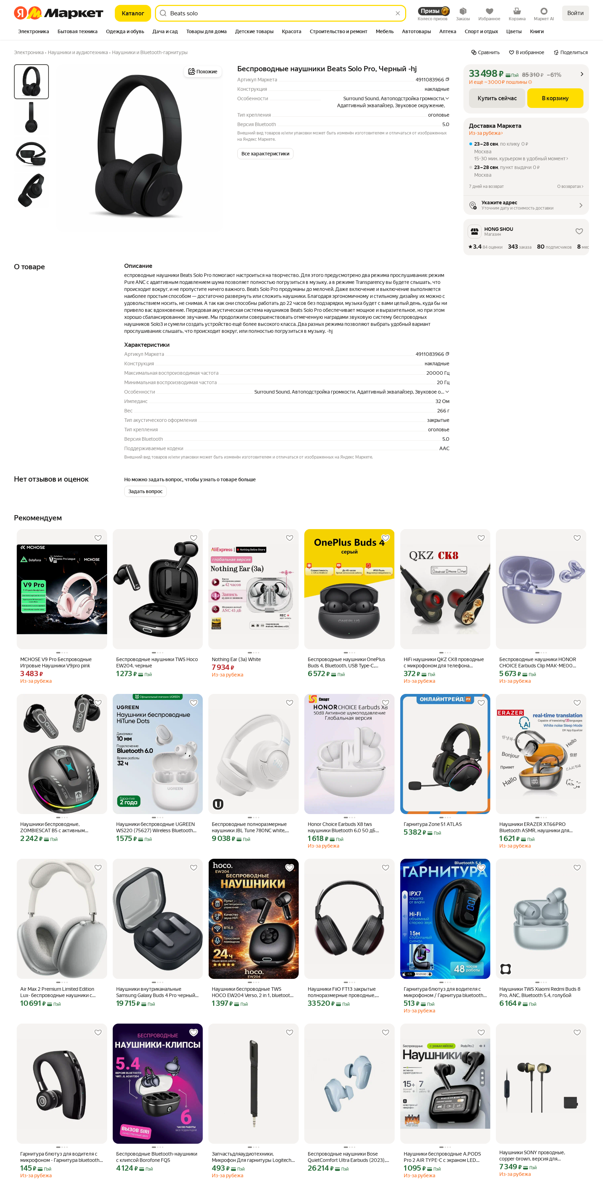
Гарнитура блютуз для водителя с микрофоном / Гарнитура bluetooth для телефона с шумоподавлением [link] (444, 992)
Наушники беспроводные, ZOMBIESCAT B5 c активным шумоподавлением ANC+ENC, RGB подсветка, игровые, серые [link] (59, 827)
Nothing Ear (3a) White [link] (236, 659)
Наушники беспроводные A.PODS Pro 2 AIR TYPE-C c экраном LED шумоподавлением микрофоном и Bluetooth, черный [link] (443, 1157)
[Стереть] (398, 13)
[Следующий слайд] (212, 148)
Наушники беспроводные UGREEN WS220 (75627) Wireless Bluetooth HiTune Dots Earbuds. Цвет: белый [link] (155, 827)
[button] (265, 153)
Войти (575, 13)
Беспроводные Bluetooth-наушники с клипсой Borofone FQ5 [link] (156, 1157)
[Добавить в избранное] (98, 538)
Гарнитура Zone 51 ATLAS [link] (433, 824)
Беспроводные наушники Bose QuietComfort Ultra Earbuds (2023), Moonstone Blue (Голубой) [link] (347, 1157)
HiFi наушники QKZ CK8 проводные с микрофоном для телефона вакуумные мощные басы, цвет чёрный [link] (444, 663)
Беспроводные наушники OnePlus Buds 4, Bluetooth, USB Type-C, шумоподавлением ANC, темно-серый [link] (346, 663)
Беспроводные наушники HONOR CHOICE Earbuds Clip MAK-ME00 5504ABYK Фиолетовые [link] (537, 663)
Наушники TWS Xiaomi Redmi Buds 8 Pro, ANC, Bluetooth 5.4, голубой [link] (539, 992)
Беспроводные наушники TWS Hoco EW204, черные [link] (157, 662)
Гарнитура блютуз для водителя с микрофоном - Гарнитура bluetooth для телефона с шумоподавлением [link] (60, 1157)
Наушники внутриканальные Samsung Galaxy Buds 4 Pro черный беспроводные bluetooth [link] (155, 992)
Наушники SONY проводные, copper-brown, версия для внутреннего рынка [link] (532, 1156)
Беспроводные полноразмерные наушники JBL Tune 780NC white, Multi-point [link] (249, 827)
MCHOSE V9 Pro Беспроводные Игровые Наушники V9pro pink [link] (56, 662)
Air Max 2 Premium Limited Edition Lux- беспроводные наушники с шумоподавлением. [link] (57, 992)
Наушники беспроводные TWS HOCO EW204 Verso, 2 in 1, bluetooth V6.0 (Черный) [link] (252, 992)
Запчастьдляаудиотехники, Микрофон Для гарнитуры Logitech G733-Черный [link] (251, 1157)
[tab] (33, 32)
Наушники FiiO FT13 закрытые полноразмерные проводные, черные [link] (342, 992)
